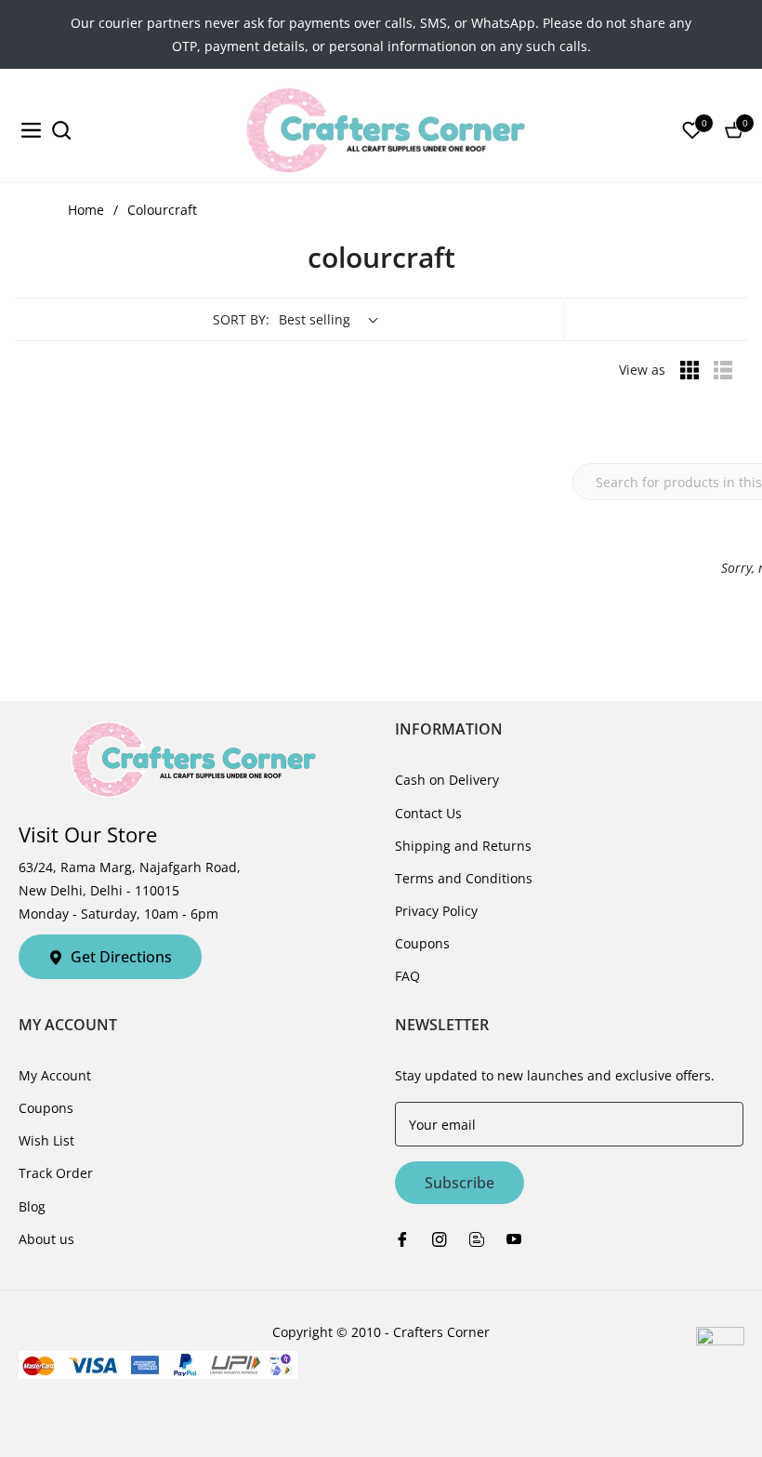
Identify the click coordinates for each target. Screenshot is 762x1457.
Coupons (422, 943)
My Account (55, 1075)
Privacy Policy (436, 911)
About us (46, 1239)
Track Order (56, 1173)
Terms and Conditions (463, 878)
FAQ (407, 976)
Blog (32, 1206)
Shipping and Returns (463, 845)
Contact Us (428, 813)
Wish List (46, 1140)
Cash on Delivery (447, 779)
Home (86, 210)
